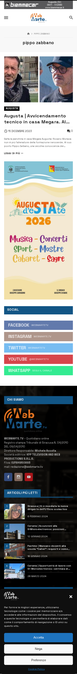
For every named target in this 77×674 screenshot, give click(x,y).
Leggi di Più (12, 153)
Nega (38, 648)
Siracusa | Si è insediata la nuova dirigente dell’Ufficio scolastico (48, 508)
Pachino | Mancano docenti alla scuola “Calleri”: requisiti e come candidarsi (48, 547)
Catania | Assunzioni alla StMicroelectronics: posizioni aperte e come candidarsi (46, 527)
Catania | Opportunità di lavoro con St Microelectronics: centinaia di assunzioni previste (49, 567)
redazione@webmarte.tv (27, 467)
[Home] (28, 33)
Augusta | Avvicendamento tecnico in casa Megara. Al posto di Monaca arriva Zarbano (35, 119)
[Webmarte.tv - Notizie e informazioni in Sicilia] (38, 17)
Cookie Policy (36, 669)
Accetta (38, 637)
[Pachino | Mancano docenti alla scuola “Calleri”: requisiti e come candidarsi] (14, 551)
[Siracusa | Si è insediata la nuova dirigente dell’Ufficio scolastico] (14, 511)
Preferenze (38, 660)
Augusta (12, 108)
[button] (71, 597)
